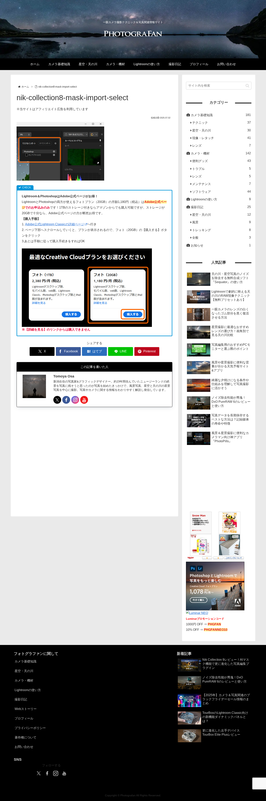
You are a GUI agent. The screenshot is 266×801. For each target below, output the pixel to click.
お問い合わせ (24, 746)
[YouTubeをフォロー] (84, 400)
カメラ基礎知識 (25, 661)
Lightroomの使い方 (28, 690)
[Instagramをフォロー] (75, 400)
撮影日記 (21, 699)
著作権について (25, 737)
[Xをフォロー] (57, 400)
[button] (247, 85)
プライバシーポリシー (30, 728)
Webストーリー (26, 709)
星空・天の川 (24, 671)
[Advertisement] (94, 458)
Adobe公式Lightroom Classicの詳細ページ (54, 224)
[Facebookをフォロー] (66, 400)
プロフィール (24, 718)
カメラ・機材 (24, 680)
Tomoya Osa (63, 376)
